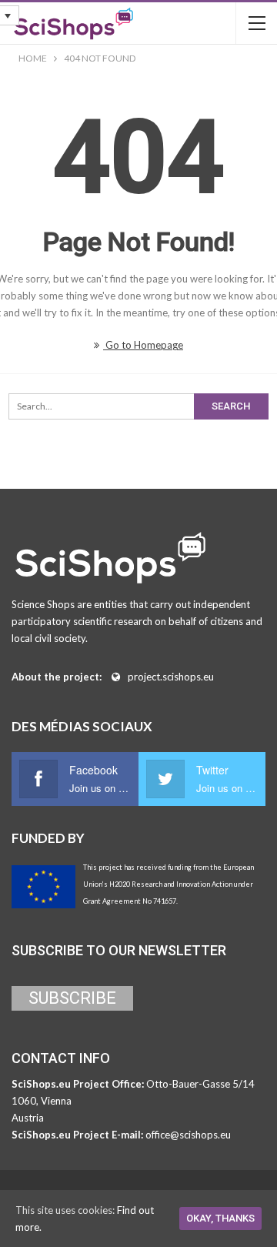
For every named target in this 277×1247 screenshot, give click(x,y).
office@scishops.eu (188, 1134)
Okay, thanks (220, 1218)
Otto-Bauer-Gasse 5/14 (200, 1084)
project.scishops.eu (171, 676)
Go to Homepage (143, 345)
